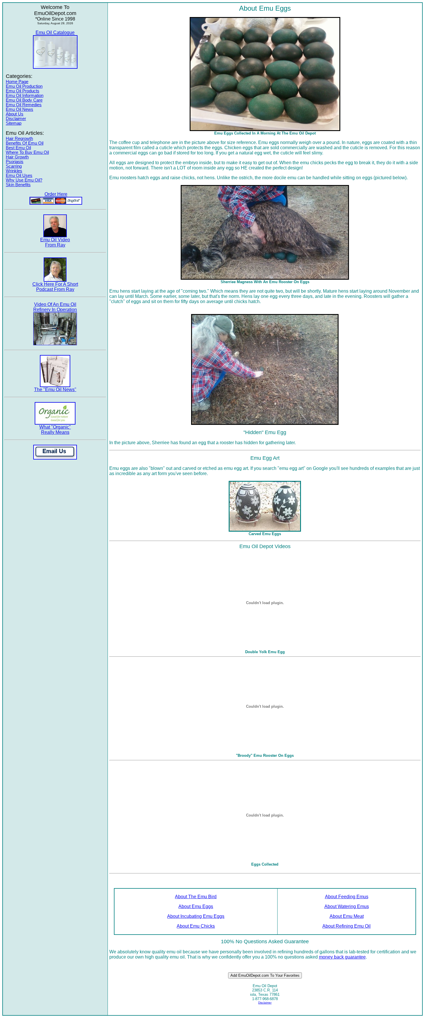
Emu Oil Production (24, 86)
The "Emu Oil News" (55, 389)
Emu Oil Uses (19, 175)
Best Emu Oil (18, 147)
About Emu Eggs (195, 906)
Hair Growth (17, 157)
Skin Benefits (18, 184)
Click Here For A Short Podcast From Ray (55, 287)
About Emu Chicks (196, 926)
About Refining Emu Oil (346, 926)
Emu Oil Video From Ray (55, 242)
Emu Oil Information (24, 95)
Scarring (14, 166)
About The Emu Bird (196, 896)
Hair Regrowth (19, 138)
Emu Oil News (19, 109)
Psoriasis (14, 161)
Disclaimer (16, 118)
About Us (14, 114)
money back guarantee (342, 957)
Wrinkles (14, 171)
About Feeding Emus (346, 896)
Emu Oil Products (22, 91)
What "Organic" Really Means (55, 430)
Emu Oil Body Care (24, 100)
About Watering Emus (346, 906)
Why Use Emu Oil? (24, 180)
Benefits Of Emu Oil (24, 143)
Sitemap (13, 123)
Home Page (17, 81)
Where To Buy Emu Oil (27, 152)
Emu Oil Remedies (24, 104)
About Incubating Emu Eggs (195, 916)
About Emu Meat (347, 916)
